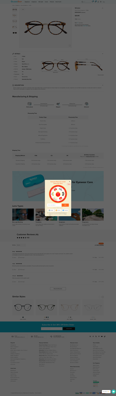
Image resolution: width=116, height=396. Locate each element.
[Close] (70, 181)
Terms (69, 184)
